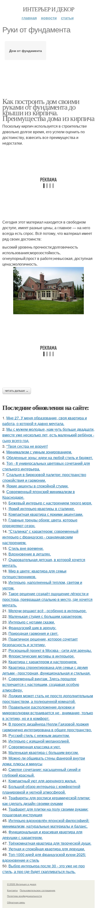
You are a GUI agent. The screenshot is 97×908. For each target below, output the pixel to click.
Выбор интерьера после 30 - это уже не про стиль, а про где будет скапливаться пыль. (43, 868)
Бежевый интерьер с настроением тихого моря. (50, 503)
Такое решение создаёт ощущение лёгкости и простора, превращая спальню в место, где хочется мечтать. (47, 599)
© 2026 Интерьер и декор (21, 884)
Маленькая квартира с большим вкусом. (43, 752)
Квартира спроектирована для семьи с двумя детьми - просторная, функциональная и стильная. (46, 670)
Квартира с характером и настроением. (42, 661)
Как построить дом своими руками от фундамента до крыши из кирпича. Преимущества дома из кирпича (48, 109)
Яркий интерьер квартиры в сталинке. (41, 508)
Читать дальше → (16, 390)
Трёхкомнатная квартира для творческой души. (49, 843)
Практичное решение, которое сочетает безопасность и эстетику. (40, 641)
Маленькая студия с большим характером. (45, 616)
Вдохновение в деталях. (29, 554)
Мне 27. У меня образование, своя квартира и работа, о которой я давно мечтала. (44, 420)
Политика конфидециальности (24, 896)
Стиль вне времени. (26, 548)
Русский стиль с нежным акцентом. (39, 735)
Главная (29, 18)
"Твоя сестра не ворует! (27, 446)
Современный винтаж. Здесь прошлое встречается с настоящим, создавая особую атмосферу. (40, 684)
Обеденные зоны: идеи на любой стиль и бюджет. (49, 457)
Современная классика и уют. (34, 746)
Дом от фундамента (25, 50)
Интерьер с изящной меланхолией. (39, 741)
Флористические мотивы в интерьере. (41, 656)
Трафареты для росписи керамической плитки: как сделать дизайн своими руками (46, 800)
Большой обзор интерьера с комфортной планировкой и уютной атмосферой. (41, 789)
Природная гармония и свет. (33, 633)
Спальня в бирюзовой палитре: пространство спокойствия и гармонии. (44, 477)
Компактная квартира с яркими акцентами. (45, 514)
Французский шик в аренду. (32, 627)
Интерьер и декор (48, 9)
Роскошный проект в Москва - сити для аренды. (50, 650)
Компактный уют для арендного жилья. (42, 780)
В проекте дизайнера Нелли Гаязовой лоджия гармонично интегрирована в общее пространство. (47, 726)
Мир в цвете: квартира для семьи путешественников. (34, 573)
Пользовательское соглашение (37, 890)
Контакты (12, 890)
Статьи (67, 18)
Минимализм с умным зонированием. (39, 452)
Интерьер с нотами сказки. (31, 622)
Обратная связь (16, 902)
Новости (49, 18)
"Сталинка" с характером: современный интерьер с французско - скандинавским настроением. (40, 537)
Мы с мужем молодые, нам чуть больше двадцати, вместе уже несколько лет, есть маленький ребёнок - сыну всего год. (48, 434)
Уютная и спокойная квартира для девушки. (46, 849)
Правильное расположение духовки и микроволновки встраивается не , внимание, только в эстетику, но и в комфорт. (47, 712)
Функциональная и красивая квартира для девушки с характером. (42, 834)
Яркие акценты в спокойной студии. (37, 486)
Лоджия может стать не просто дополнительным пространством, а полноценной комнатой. (47, 698)
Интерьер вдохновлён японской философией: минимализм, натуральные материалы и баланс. (45, 823)
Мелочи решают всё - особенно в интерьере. (47, 610)
